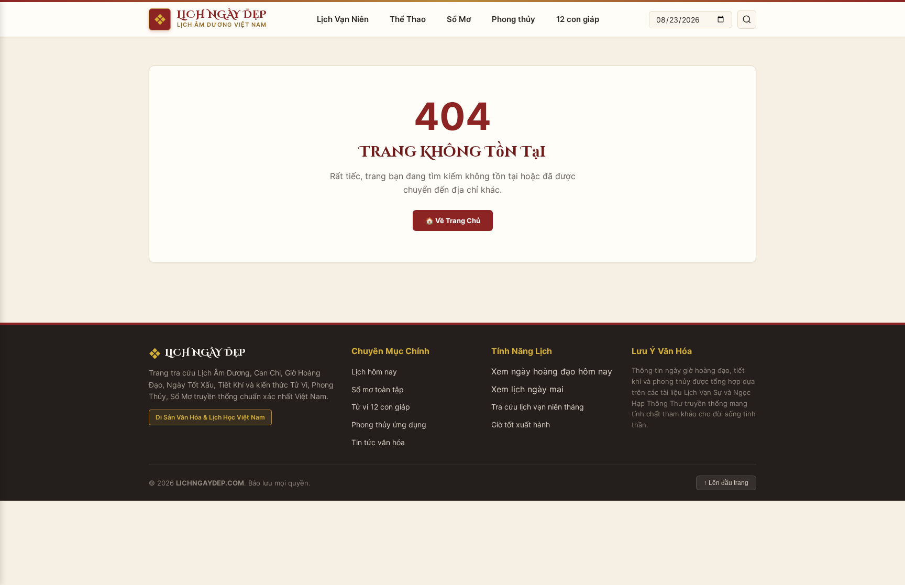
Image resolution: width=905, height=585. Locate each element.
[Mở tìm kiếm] (746, 19)
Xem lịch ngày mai (527, 389)
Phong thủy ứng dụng (388, 424)
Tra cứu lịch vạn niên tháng (537, 406)
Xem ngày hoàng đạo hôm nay (551, 371)
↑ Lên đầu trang (726, 483)
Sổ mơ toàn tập (377, 389)
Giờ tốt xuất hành (520, 424)
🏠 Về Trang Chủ (452, 220)
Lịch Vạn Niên (343, 19)
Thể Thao (408, 19)
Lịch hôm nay (374, 371)
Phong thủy (513, 19)
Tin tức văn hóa (378, 442)
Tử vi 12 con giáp (380, 406)
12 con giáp (577, 19)
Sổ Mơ (459, 19)
